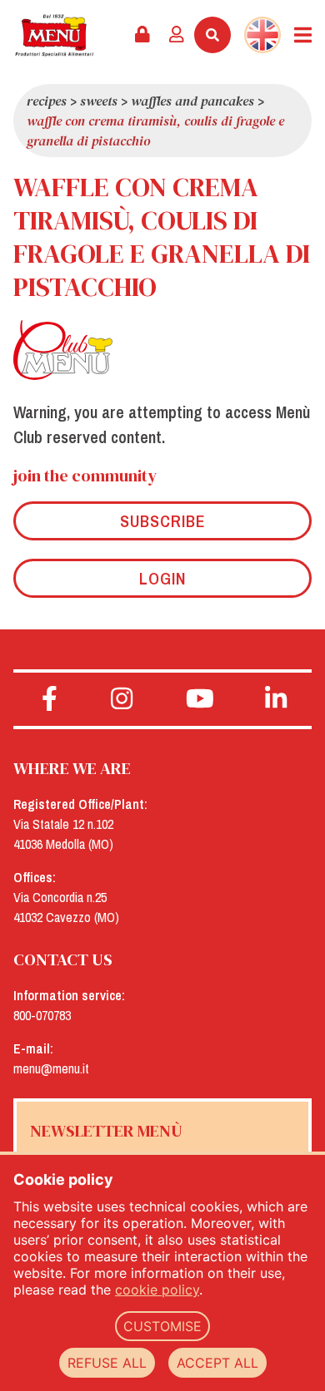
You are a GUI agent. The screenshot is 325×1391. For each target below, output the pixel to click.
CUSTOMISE (162, 1326)
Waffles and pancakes (192, 100)
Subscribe (163, 521)
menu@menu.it (51, 1068)
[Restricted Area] (142, 35)
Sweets (99, 100)
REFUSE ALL (107, 1362)
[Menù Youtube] (200, 699)
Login (162, 578)
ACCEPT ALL (217, 1362)
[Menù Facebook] (50, 699)
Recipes (47, 100)
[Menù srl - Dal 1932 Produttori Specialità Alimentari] (54, 35)
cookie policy (157, 1289)
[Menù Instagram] (122, 699)
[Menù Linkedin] (276, 699)
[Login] (176, 35)
